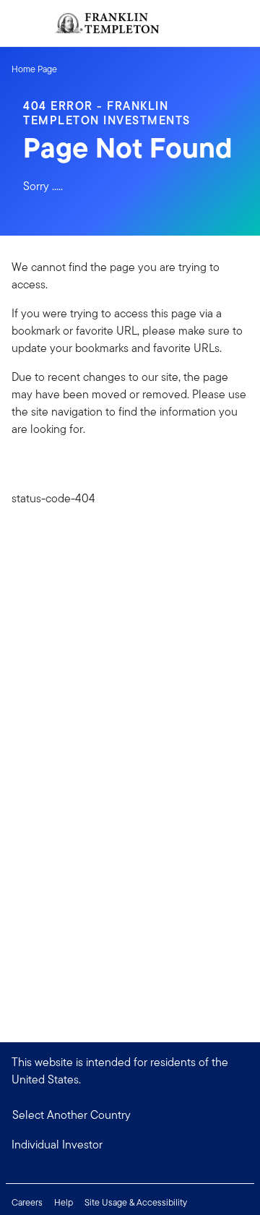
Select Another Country (71, 1115)
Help (63, 1202)
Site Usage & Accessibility (135, 1202)
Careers (27, 1202)
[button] (130, 1145)
